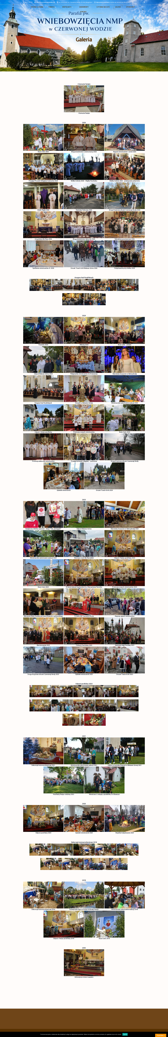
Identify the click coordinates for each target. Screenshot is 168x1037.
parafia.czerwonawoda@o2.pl (45, 2)
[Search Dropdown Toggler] (143, 9)
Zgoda (125, 1034)
